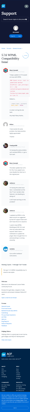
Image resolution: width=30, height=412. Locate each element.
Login (19, 36)
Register (13, 36)
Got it (15, 408)
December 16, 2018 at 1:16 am (17, 212)
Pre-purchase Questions (9, 315)
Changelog (4, 376)
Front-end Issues (6, 308)
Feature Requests (7, 323)
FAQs (17, 371)
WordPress (4, 387)
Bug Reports (5, 321)
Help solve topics (6, 340)
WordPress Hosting (21, 385)
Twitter (3, 390)
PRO (3, 369)
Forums (9, 48)
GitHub (3, 388)
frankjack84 (13, 145)
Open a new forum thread (9, 298)
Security (18, 378)
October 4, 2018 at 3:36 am (17, 164)
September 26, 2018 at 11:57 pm (18, 147)
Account (4, 374)
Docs (17, 369)
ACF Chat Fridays (6, 385)
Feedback (4, 326)
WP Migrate (19, 387)
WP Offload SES (20, 390)
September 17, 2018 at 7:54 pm (17, 71)
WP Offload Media (20, 388)
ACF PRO (4, 317)
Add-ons (4, 319)
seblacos (12, 183)
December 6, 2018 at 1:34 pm (17, 184)
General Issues (17, 48)
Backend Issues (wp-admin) (9, 310)
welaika (12, 249)
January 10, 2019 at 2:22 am (17, 250)
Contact (18, 374)
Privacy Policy (19, 400)
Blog (3, 373)
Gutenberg (5, 313)
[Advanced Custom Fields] (3, 6)
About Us (4, 371)
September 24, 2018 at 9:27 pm (17, 126)
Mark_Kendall (14, 70)
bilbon (11, 124)
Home (3, 48)
